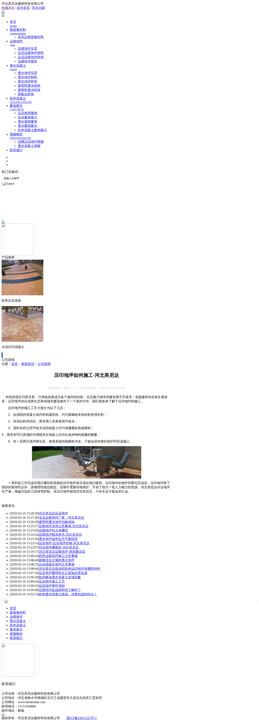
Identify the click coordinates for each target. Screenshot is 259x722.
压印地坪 (56, 172)
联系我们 (16, 150)
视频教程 (20, 136)
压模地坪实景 (27, 48)
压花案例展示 (27, 117)
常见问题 (38, 8)
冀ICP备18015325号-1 (81, 718)
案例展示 (17, 107)
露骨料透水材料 (29, 85)
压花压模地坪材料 (31, 53)
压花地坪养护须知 (52, 585)
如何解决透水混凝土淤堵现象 (60, 577)
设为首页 (23, 8)
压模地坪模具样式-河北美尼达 (60, 534)
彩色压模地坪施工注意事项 (58, 556)
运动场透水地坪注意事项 (56, 564)
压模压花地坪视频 (31, 141)
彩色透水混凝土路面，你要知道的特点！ (68, 594)
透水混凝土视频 (29, 146)
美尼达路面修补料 (31, 37)
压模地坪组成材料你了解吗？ (60, 590)
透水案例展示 (27, 125)
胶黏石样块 (26, 94)
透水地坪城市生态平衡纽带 (58, 539)
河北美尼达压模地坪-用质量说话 (62, 551)
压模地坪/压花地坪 (35, 172)
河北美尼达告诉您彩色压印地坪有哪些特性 (69, 568)
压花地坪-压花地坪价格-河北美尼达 (64, 543)
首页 (14, 364)
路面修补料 (18, 31)
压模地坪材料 (73, 172)
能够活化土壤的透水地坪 (56, 560)
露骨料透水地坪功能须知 (56, 522)
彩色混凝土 (21, 100)
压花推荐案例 (27, 113)
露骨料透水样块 (29, 90)
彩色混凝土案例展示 (32, 130)
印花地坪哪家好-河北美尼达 (59, 547)
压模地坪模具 (27, 61)
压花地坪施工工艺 (52, 581)
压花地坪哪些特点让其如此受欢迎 (63, 573)
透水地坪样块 (27, 81)
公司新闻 (44, 364)
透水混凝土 (18, 621)
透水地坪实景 (27, 73)
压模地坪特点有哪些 (53, 530)
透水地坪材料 (27, 77)
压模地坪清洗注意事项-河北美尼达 (63, 526)
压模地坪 (16, 616)
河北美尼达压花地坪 (53, 513)
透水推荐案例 (27, 121)
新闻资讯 (27, 364)
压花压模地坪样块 (31, 57)
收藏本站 (8, 8)
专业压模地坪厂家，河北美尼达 (61, 517)
